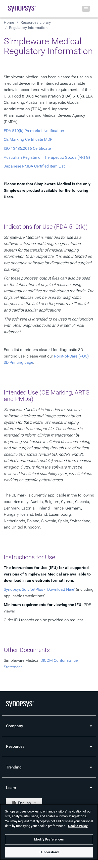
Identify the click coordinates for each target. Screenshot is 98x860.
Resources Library (36, 22)
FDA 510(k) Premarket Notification (34, 130)
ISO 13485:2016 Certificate (27, 148)
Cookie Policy (78, 826)
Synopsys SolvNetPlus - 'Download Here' (39, 589)
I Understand (49, 852)
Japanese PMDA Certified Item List (34, 166)
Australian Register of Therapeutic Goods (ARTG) (47, 157)
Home (9, 22)
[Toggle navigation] (86, 9)
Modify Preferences (49, 839)
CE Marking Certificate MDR (28, 139)
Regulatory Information (28, 28)
